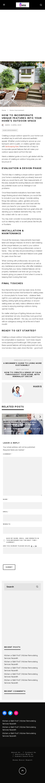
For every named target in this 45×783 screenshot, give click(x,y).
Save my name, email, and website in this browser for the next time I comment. (22, 540)
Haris (7, 125)
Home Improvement (10, 130)
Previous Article (22, 360)
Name (6, 499)
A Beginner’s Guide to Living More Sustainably (22, 364)
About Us (15, 752)
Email (6, 511)
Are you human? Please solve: (17, 546)
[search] (37, 586)
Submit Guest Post (24, 756)
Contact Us (30, 752)
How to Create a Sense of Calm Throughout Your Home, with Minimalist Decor (22, 374)
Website (6, 524)
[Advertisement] (22, 33)
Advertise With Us (24, 754)
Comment (7, 454)
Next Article (22, 369)
